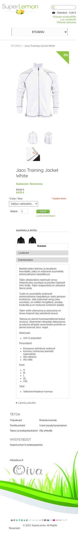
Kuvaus (41, 246)
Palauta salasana (66, 22)
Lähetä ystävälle (27, 403)
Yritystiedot (16, 420)
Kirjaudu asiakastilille (64, 16)
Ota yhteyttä (45, 430)
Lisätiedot (23, 253)
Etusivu (16, 45)
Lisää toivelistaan (45, 215)
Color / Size (16, 198)
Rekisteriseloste (48, 420)
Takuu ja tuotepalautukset (24, 430)
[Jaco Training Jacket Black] (32, 235)
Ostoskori (62, 12)
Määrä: (14, 211)
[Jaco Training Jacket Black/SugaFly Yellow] (21, 235)
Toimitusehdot (17, 425)
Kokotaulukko (25, 260)
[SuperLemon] (20, 5)
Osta (43, 211)
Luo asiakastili (68, 19)
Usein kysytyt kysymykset (53, 425)
